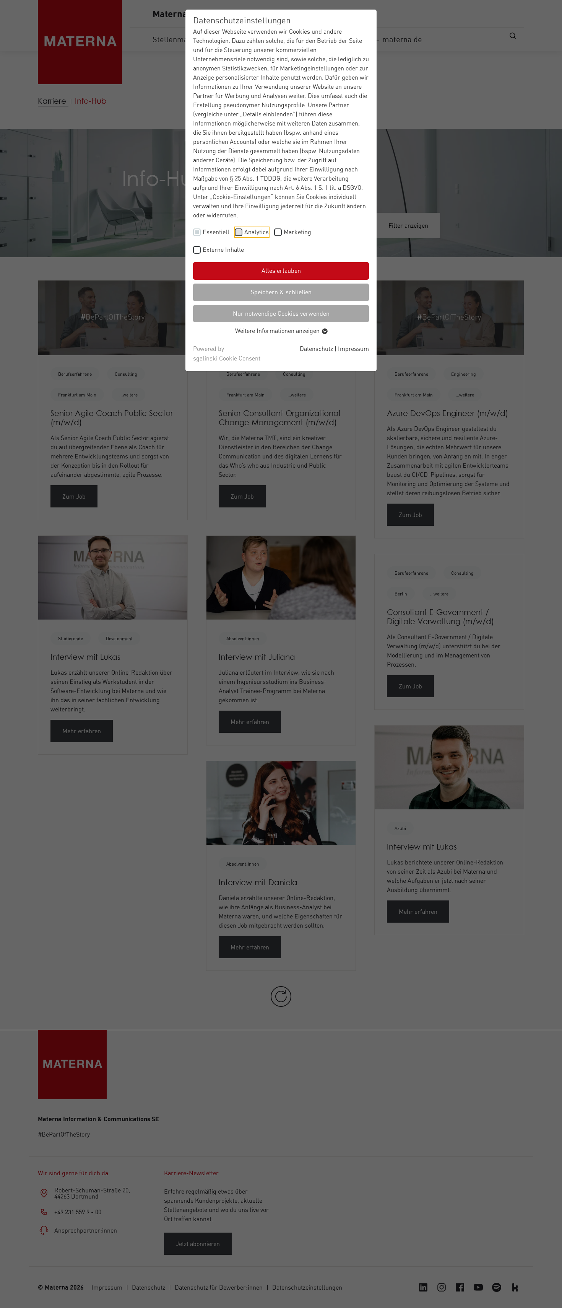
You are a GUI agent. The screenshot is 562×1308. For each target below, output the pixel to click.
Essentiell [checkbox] (216, 232)
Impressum (353, 348)
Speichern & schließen (281, 292)
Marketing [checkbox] (297, 232)
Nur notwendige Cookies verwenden (281, 313)
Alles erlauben (281, 270)
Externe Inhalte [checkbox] (223, 249)
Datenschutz (316, 348)
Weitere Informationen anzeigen (278, 330)
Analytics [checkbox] (256, 232)
